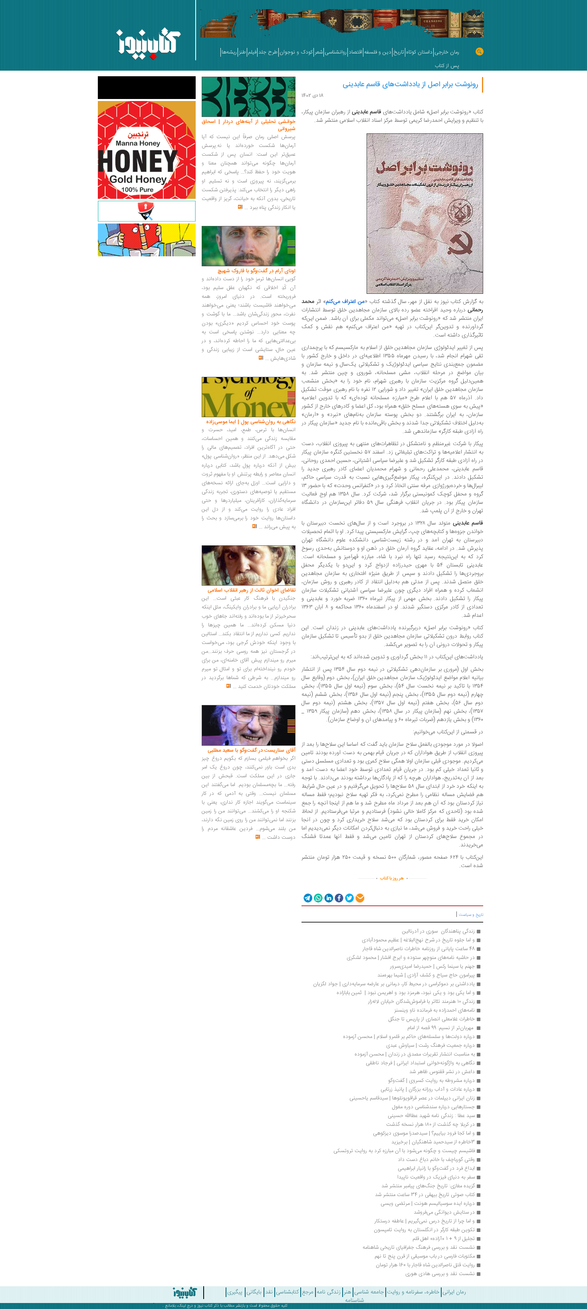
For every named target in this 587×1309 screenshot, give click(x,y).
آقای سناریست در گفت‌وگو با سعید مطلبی (251, 750)
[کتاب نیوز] (163, 1292)
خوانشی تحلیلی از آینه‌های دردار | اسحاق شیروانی (248, 125)
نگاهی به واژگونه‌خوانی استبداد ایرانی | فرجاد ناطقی (420, 1063)
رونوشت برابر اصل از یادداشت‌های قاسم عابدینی (410, 85)
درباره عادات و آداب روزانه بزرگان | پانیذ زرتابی (428, 1089)
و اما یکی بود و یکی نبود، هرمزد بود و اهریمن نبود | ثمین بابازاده (404, 992)
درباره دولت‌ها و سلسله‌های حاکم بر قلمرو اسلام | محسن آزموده (409, 1036)
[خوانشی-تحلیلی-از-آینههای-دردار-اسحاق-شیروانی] (248, 97)
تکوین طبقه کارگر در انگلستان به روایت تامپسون (424, 1230)
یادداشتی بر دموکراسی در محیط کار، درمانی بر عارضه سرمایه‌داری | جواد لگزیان (394, 984)
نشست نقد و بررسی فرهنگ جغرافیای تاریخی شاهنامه (419, 1247)
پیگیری (234, 1292)
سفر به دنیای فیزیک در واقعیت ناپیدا (436, 1177)
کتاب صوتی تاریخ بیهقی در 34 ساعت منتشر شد (425, 1194)
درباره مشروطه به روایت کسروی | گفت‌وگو (431, 1080)
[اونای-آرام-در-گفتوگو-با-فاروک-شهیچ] (248, 246)
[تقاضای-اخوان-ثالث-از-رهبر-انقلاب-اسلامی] (248, 565)
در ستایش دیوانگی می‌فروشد (444, 1212)
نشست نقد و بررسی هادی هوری (440, 1273)
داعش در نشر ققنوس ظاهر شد (442, 1071)
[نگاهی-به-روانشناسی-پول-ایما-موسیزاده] (248, 397)
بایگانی (253, 1292)
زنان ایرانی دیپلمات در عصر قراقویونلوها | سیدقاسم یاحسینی (412, 1098)
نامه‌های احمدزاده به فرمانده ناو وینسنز (434, 1010)
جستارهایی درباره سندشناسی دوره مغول (433, 1107)
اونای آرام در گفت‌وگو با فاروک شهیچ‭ (256, 271)
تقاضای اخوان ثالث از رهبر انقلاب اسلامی (251, 590)
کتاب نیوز (204, 1306)
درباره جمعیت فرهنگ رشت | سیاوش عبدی (430, 1045)
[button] (307, 898)
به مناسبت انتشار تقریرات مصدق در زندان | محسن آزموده (415, 1054)
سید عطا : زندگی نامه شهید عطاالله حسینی (431, 1115)
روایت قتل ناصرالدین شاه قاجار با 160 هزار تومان (425, 1265)
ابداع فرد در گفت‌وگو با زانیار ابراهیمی (436, 1168)
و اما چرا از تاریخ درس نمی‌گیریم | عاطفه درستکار (425, 1221)
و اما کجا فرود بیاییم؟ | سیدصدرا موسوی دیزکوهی (423, 1133)
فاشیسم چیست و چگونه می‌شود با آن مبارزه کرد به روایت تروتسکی (404, 1151)
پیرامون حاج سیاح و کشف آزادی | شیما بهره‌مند (426, 975)
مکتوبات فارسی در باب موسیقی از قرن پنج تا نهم (425, 1256)
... (246, 207)
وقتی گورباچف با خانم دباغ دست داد (436, 1159)
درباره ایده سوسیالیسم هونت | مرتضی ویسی (428, 1203)
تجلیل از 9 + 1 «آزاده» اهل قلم (443, 1238)
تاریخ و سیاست (471, 915)
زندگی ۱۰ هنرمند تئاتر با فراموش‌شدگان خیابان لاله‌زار (421, 1001)
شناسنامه (354, 1300)
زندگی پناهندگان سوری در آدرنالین (438, 931)
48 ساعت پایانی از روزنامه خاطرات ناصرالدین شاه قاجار (419, 949)
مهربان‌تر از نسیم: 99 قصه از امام (440, 1028)
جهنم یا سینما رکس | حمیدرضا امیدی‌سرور (432, 966)
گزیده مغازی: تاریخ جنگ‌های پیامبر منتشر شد (428, 1186)
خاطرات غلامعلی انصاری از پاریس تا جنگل (432, 1019)
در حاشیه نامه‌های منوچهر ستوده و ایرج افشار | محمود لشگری (411, 957)
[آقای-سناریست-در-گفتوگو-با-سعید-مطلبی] (248, 726)
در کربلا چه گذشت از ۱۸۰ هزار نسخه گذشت (430, 1124)
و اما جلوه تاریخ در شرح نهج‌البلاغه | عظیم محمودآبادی (418, 940)
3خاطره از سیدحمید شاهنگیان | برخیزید (433, 1142)
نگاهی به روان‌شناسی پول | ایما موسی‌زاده (250, 422)
